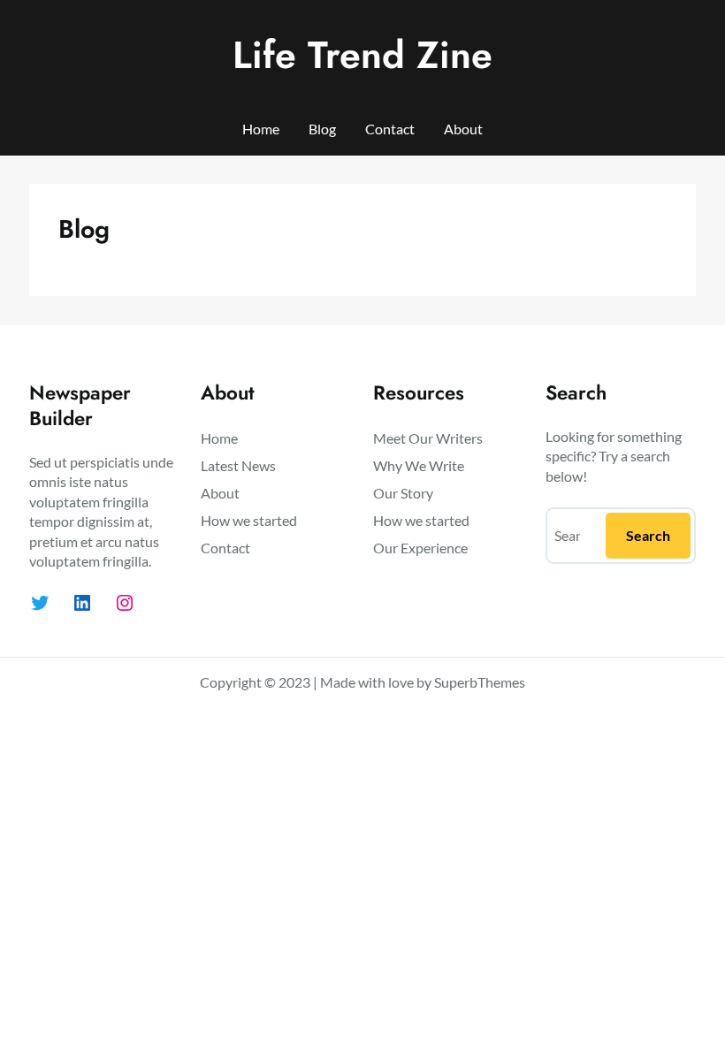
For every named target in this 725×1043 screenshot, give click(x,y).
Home (260, 128)
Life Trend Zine (362, 54)
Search (648, 535)
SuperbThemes (479, 682)
